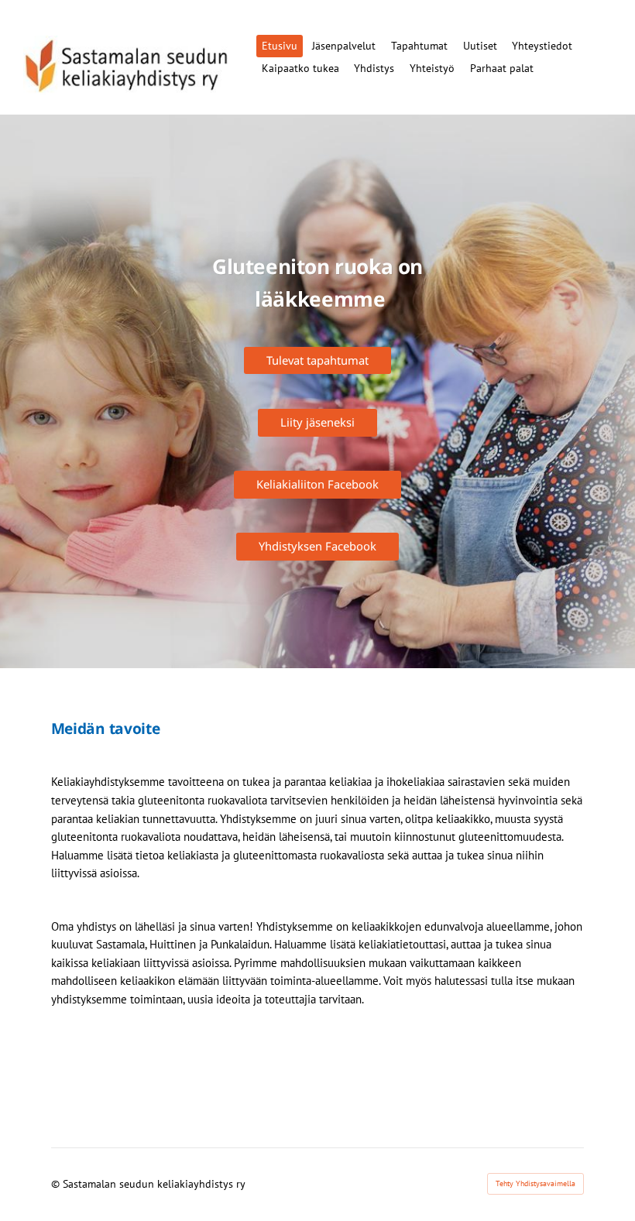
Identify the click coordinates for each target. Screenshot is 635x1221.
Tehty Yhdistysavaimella (535, 1183)
